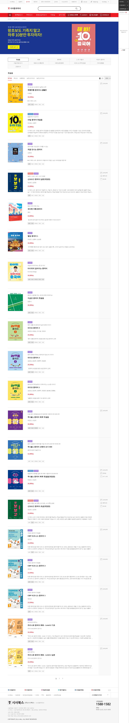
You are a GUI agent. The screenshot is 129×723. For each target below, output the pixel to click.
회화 (38, 59)
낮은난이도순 (31, 78)
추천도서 (29, 15)
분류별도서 (19, 15)
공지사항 (62, 15)
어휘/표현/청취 (59, 63)
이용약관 (17, 695)
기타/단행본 (100, 63)
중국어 (28, 1)
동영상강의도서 (41, 15)
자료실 (53, 15)
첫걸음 (24, 19)
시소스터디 (65, 1)
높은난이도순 (40, 78)
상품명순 (22, 78)
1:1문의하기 (122, 5)
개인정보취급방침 (27, 695)
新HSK (59, 59)
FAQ (42, 695)
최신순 (16, 78)
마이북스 (104, 2)
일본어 (20, 1)
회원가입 (95, 2)
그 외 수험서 (80, 59)
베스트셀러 (95, 15)
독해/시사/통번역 (39, 63)
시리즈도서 (105, 15)
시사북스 (12, 1)
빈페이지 (74, 1)
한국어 (35, 1)
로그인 (85, 2)
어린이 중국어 (100, 59)
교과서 (56, 1)
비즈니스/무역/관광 (80, 63)
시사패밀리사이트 (97, 695)
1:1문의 (37, 695)
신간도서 (84, 15)
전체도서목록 (74, 15)
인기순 (10, 78)
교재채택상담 (57, 695)
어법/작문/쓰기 (18, 63)
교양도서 (18, 66)
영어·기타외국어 (45, 1)
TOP (123, 50)
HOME (9, 19)
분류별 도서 (17, 19)
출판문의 (48, 695)
